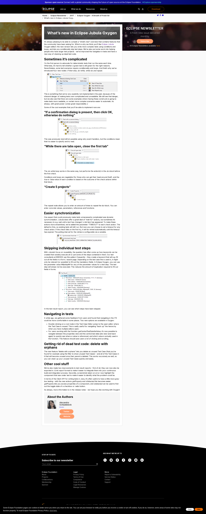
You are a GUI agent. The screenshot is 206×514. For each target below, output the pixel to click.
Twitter (66, 411)
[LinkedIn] (142, 460)
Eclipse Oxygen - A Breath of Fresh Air (93, 15)
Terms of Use (78, 477)
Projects (45, 477)
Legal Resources (79, 485)
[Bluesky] (111, 460)
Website (66, 416)
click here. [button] (53, 511)
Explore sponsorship (152, 2)
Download (156, 9)
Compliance (77, 480)
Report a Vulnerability (113, 475)
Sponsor (45, 485)
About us (103, 9)
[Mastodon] (117, 460)
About (44, 475)
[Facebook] (124, 460)
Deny (190, 509)
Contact (107, 480)
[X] (105, 460)
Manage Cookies (79, 487)
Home (44, 15)
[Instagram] (130, 460)
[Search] (139, 9)
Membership (46, 482)
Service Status (110, 477)
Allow (198, 509)
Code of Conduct (79, 482)
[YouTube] (136, 460)
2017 (72, 15)
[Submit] (97, 464)
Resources (90, 9)
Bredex (61, 407)
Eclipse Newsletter (58, 15)
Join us (63, 9)
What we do (76, 9)
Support (108, 482)
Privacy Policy (78, 475)
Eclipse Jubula (108, 44)
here (158, 46)
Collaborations (47, 480)
